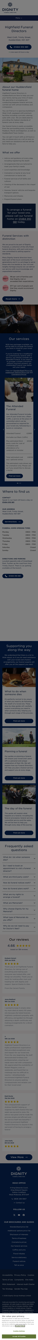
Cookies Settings (19, 1331)
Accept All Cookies (19, 1336)
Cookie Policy (20, 1326)
